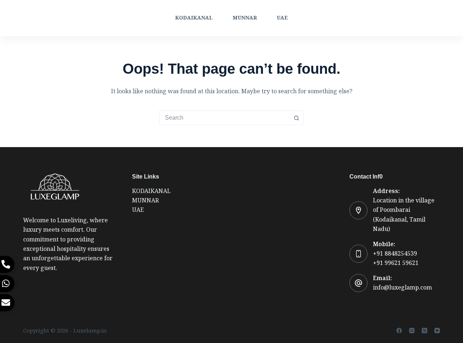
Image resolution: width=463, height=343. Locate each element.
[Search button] (296, 118)
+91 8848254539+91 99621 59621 (396, 258)
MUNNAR (245, 18)
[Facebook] (399, 330)
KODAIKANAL (194, 18)
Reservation (418, 18)
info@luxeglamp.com (402, 287)
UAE (282, 18)
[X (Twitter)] (424, 330)
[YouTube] (437, 330)
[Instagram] (412, 330)
